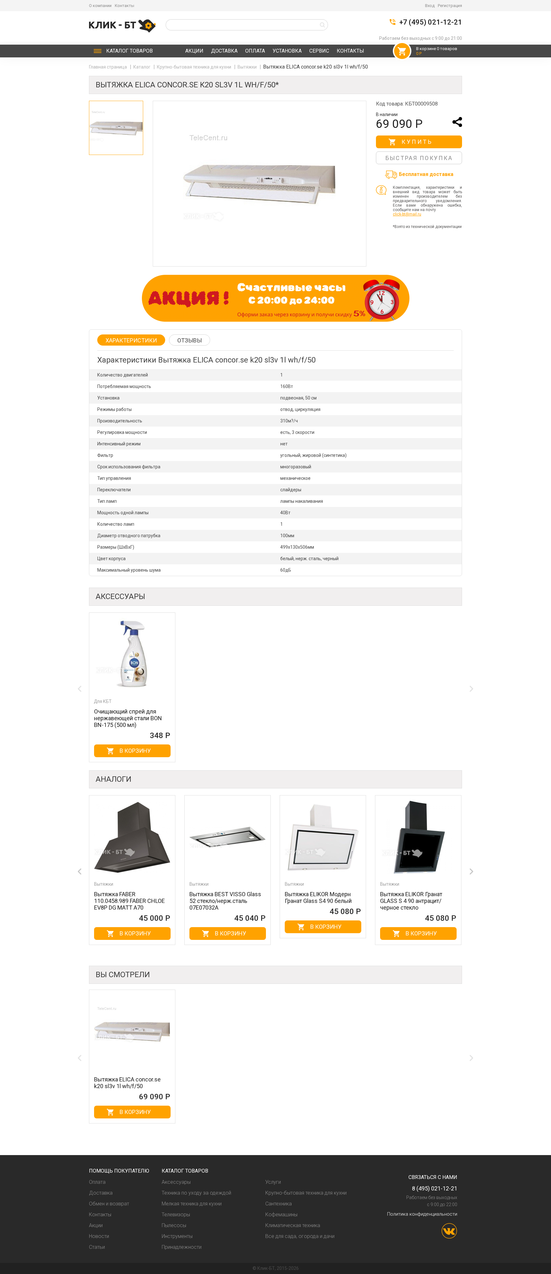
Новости (99, 1236)
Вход (430, 5)
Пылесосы (174, 1225)
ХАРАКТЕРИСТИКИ (131, 340)
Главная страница (108, 67)
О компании (100, 5)
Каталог (129, 51)
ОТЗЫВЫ (189, 340)
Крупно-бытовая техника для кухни (194, 67)
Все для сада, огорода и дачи (299, 1236)
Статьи (97, 1247)
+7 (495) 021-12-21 (430, 22)
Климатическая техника (292, 1225)
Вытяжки (248, 67)
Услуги (273, 1182)
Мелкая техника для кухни (192, 1204)
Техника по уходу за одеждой (196, 1193)
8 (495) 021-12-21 (434, 1188)
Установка (287, 51)
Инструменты (177, 1236)
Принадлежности (182, 1247)
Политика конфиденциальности (422, 1214)
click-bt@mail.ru (407, 214)
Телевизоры (176, 1215)
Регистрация (450, 5)
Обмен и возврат (109, 1204)
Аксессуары (176, 1182)
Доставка (224, 51)
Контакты (124, 5)
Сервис (319, 51)
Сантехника (278, 1204)
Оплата (255, 51)
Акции (194, 51)
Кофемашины (281, 1215)
